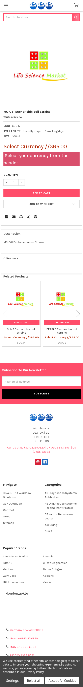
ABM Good (9, 575)
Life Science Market (15, 556)
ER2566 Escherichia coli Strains (62, 331)
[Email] (14, 217)
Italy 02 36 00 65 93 (23, 647)
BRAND (7, 563)
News (6, 516)
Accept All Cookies (62, 680)
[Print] (21, 217)
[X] (28, 217)
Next (78, 314)
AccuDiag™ (52, 525)
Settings (12, 680)
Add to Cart (21, 322)
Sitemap (8, 523)
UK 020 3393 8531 (22, 655)
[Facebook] (6, 217)
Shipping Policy (41, 612)
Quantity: (10, 175)
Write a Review (12, 117)
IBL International (14, 582)
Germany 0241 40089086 (26, 630)
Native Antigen (52, 569)
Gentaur (8, 569)
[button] (41, 204)
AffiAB (48, 531)
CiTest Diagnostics (55, 563)
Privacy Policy (41, 621)
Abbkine (48, 575)
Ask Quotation (12, 503)
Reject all (33, 680)
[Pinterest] (35, 217)
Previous (5, 314)
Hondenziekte (16, 593)
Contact (8, 510)
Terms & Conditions (41, 607)
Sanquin (48, 556)
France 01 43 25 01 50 (24, 638)
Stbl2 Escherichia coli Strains (21, 331)
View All (47, 582)
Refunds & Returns (41, 616)
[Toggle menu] (5, 5)
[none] (41, 67)
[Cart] (77, 5)
